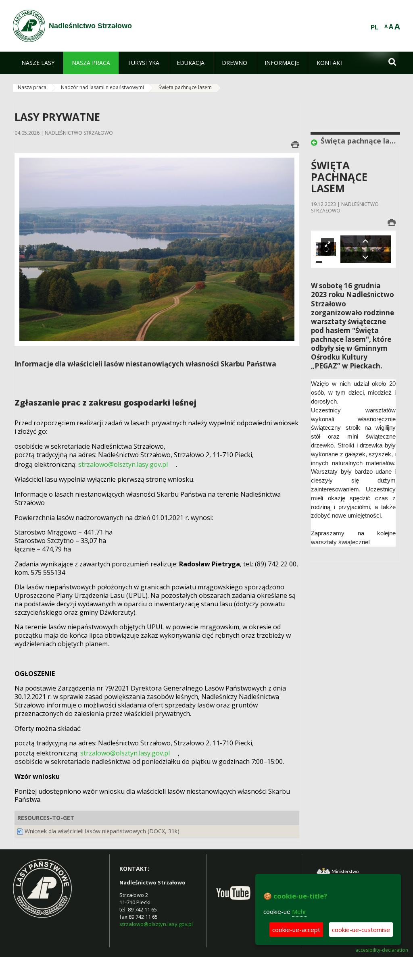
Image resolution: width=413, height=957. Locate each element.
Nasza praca (32, 87)
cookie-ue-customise (361, 930)
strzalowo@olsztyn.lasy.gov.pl (156, 924)
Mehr (299, 911)
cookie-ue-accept (296, 930)
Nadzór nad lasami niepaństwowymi (102, 87)
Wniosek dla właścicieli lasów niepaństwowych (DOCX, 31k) (102, 831)
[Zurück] (316, 142)
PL (374, 27)
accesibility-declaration (381, 950)
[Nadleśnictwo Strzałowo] (29, 26)
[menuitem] (38, 63)
